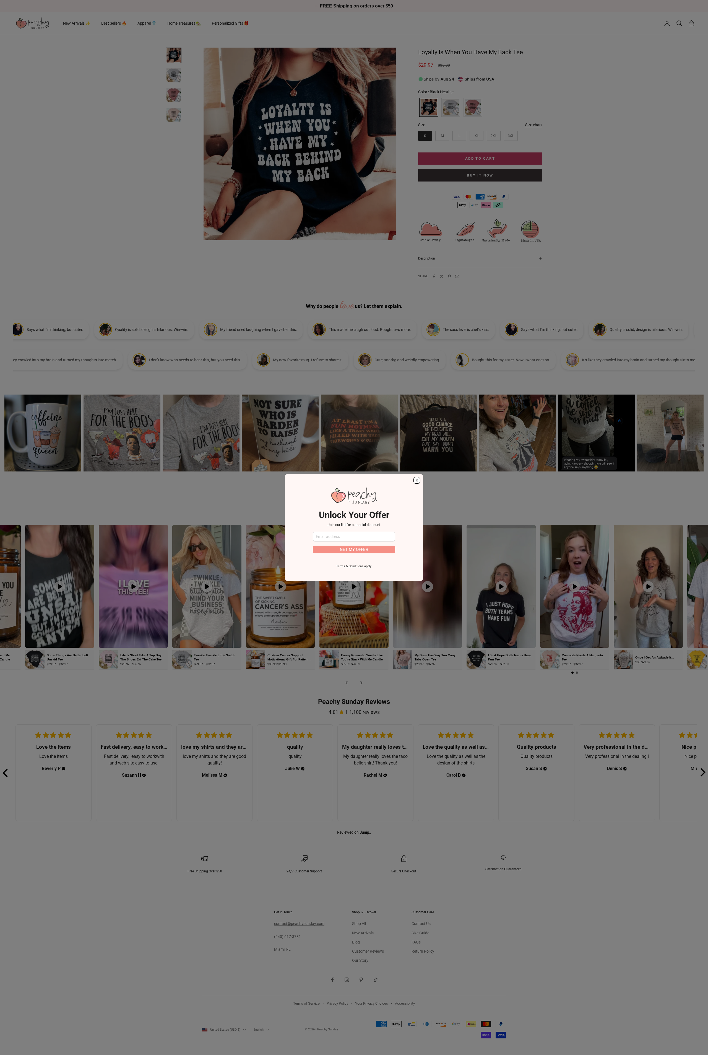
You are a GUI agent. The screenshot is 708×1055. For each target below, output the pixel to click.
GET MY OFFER (354, 549)
